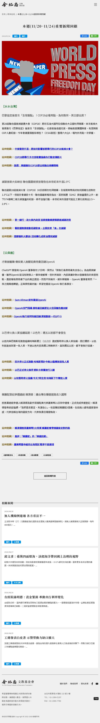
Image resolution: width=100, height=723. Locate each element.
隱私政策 (84, 683)
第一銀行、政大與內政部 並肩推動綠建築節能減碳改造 (43, 220)
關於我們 (63, 683)
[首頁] (13, 4)
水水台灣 (17, 582)
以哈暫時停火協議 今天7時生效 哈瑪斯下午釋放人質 (40, 378)
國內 (16, 36)
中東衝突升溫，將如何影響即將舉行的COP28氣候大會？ (44, 149)
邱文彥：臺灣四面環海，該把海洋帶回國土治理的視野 (41, 556)
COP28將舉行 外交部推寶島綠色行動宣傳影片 (38, 157)
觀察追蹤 (11, 14)
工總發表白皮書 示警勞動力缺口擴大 (29, 637)
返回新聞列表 (50, 475)
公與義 (16, 542)
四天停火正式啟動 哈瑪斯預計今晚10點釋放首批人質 (42, 361)
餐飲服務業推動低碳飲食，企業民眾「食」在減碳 (40, 228)
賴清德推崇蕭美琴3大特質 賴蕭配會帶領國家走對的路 (42, 428)
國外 (23, 36)
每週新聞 (22, 455)
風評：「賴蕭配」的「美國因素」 (31, 436)
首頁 (4, 14)
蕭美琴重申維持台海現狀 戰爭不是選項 (34, 444)
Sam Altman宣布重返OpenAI (30, 300)
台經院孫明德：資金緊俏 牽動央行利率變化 (34, 597)
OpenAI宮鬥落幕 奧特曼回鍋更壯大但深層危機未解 (41, 308)
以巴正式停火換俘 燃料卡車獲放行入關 (35, 370)
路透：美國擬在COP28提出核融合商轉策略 (36, 165)
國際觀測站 (9, 455)
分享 (85, 36)
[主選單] (96, 4)
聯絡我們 (74, 683)
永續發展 (47, 455)
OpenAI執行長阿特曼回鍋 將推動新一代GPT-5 (38, 316)
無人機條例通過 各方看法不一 (24, 516)
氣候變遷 (35, 455)
